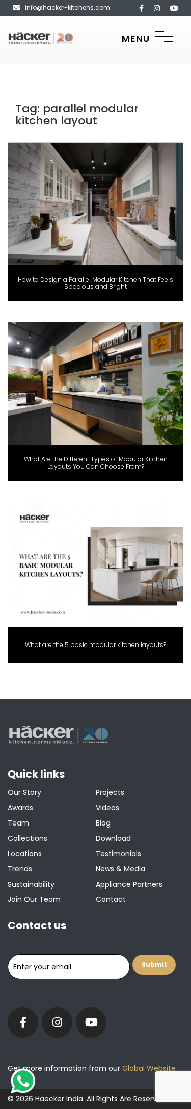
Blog (103, 823)
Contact (111, 899)
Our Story (24, 792)
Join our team (34, 899)
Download (113, 838)
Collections (27, 838)
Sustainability (31, 884)
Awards (20, 808)
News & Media (120, 869)
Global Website (148, 1068)
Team (18, 823)
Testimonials (118, 853)
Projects (110, 792)
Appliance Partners (129, 884)
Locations (25, 853)
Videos (107, 808)
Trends (20, 869)
